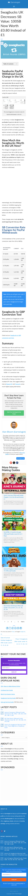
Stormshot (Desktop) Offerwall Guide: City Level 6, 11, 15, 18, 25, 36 (13, 607)
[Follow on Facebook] (2, 831)
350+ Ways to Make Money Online (10, 686)
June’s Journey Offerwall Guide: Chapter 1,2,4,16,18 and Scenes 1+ (14, 497)
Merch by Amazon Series (8, 694)
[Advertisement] (14, 185)
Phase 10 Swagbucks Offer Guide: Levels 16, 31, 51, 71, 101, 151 (20, 641)
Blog (11, 891)
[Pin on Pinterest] (18, 628)
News (2, 9)
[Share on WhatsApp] (7, 628)
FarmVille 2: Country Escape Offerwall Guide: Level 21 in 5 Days (13, 534)
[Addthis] (11, 462)
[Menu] (14, 6)
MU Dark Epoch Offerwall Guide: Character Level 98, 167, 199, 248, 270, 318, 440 (15, 720)
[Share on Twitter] (12, 628)
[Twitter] (14, 462)
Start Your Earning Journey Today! (14, 413)
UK (1, 634)
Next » (23, 621)
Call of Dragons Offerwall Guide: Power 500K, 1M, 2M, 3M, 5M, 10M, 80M (15, 858)
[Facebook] (17, 462)
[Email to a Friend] (15, 628)
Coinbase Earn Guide (7, 690)
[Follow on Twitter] (4, 831)
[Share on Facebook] (10, 628)
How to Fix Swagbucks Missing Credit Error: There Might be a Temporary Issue (15, 726)
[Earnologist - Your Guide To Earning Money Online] (14, 2)
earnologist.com (20, 458)
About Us (15, 891)
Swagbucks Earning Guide (8, 698)
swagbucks (22, 631)
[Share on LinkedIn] (21, 628)
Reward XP (9, 384)
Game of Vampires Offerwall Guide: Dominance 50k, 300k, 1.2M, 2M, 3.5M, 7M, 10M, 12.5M (15, 714)
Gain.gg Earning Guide (7, 702)
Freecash (17, 384)
